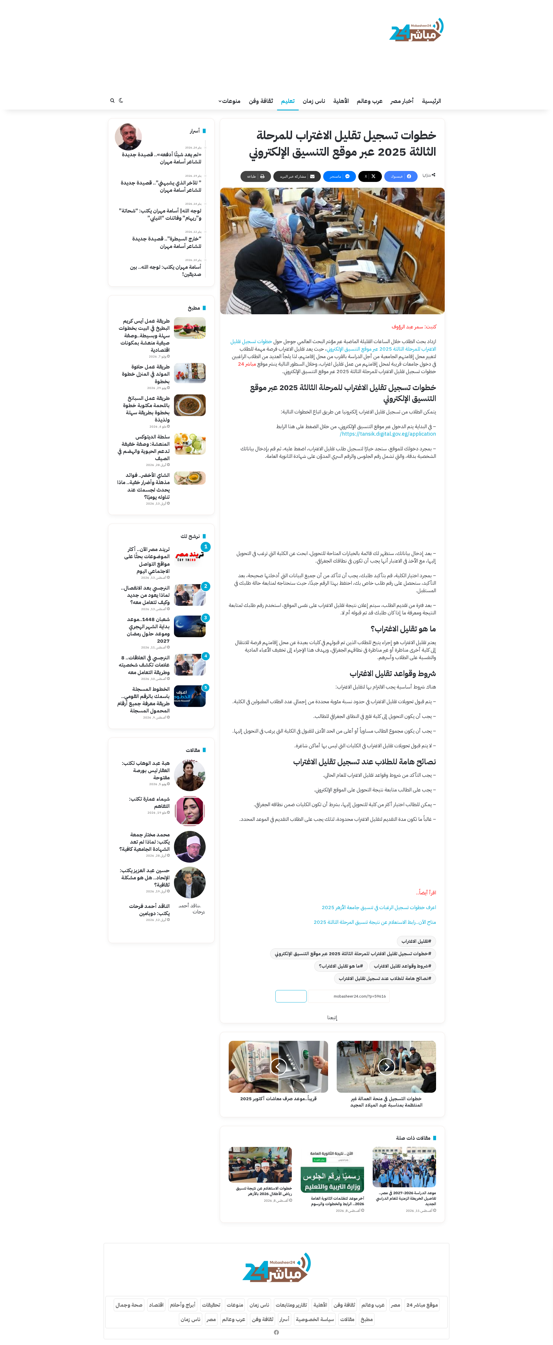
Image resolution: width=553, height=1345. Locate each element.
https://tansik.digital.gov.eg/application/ (388, 434)
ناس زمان (314, 101)
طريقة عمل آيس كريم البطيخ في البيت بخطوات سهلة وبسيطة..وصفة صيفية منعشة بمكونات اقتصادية (144, 335)
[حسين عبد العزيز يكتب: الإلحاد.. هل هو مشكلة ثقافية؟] (190, 882)
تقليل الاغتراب (415, 941)
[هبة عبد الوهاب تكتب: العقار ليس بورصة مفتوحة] (190, 775)
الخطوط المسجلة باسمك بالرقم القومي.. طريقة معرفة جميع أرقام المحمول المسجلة (143, 700)
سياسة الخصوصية (315, 1319)
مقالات (347, 1319)
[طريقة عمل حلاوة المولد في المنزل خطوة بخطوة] (190, 373)
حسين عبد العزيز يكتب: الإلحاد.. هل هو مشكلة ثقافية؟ (145, 877)
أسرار (284, 1319)
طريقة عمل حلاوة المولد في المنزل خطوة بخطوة (146, 374)
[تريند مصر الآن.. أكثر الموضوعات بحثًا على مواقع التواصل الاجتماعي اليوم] (190, 556)
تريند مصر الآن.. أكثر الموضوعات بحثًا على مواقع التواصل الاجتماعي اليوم (147, 560)
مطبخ (367, 1319)
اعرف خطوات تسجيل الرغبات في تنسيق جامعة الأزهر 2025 (379, 907)
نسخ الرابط (291, 996)
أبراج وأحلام (183, 1305)
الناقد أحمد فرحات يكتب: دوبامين (149, 909)
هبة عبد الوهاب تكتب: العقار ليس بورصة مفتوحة (146, 770)
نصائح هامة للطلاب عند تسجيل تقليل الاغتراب (383, 978)
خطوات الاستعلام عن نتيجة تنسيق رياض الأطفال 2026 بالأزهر (264, 1191)
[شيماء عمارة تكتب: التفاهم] (190, 811)
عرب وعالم (370, 101)
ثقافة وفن (261, 101)
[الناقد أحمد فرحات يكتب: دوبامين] (190, 918)
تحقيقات (211, 1305)
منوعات (231, 101)
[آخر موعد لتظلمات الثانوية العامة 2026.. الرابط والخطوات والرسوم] (332, 1169)
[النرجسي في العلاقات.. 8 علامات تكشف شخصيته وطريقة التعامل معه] (190, 665)
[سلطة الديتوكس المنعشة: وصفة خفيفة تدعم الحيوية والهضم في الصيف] (190, 444)
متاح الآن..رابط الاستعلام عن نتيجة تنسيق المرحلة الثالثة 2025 (375, 922)
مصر (395, 1305)
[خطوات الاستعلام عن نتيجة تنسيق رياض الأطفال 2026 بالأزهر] (260, 1165)
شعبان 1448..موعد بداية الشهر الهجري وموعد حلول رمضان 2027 (148, 630)
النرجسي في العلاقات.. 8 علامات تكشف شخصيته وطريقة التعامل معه (144, 665)
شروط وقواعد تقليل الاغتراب (401, 966)
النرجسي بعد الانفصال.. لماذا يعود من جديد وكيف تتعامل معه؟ (145, 595)
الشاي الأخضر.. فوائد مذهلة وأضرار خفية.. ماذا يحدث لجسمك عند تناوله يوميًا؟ (143, 486)
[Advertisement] (219, 46)
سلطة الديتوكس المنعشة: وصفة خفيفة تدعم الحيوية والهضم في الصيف (144, 447)
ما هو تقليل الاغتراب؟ (339, 966)
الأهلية (341, 101)
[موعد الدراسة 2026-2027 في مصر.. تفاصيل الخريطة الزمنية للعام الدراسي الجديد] (404, 1167)
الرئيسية (431, 101)
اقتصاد (156, 1305)
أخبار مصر (402, 101)
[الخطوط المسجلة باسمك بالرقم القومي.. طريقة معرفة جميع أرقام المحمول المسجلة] (190, 696)
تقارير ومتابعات (291, 1305)
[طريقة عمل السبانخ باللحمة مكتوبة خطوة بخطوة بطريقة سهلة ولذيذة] (190, 405)
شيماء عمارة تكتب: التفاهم (149, 802)
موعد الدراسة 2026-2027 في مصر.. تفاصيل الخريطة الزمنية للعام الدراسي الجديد (406, 1198)
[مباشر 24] (416, 31)
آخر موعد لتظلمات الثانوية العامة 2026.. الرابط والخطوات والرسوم (337, 1201)
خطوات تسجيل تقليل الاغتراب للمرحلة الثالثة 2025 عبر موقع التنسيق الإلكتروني (333, 345)
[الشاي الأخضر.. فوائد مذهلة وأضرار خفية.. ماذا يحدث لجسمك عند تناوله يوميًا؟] (190, 478)
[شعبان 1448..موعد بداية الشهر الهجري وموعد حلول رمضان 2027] (190, 626)
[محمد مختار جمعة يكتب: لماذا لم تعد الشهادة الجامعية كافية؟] (190, 847)
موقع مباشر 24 (422, 1305)
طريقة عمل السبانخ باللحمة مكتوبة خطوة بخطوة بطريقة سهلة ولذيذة (146, 409)
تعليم (288, 101)
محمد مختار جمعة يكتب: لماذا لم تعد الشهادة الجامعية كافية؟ (144, 842)
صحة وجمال (129, 1305)
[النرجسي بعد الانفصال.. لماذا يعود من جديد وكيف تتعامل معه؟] (190, 595)
